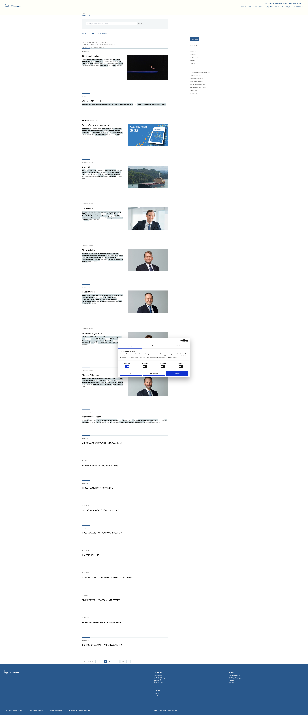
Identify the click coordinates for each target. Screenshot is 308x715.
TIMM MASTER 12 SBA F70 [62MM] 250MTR (101, 600)
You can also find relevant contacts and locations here (100, 44)
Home (83, 13)
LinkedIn (156, 693)
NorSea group (193, 93)
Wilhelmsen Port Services (196, 81)
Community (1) (193, 46)
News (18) (192, 60)
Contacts (285, 3)
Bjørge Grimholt (89, 250)
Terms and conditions (55, 710)
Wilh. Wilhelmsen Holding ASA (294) (201, 72)
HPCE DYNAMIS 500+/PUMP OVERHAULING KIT (103, 533)
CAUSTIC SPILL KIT (90, 555)
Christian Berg (88, 292)
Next (123, 661)
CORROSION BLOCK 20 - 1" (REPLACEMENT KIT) (103, 645)
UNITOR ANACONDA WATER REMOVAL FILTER (102, 443)
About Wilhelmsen (269, 3)
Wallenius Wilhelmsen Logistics (197, 87)
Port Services (158, 675)
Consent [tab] (130, 346)
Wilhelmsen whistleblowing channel (79, 710)
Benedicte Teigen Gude (92, 333)
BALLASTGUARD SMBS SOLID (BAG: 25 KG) (100, 510)
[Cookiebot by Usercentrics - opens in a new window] (181, 340)
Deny (131, 373)
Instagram (157, 695)
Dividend (86, 167)
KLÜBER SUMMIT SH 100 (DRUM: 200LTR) (100, 465)
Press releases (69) (194, 57)
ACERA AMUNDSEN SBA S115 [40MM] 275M (101, 622)
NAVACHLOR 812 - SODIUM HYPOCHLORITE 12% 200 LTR (107, 577)
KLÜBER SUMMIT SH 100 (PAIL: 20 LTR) (99, 488)
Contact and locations (235, 679)
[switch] (145, 366)
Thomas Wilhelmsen (91, 375)
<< (84, 661)
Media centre (278, 3)
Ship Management (159, 679)
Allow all (177, 373)
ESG (300, 3)
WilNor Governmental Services (197, 84)
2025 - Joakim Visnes (91, 56)
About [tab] (178, 346)
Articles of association (91, 417)
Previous (90, 661)
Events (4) (192, 63)
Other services (158, 682)
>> (128, 661)
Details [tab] (154, 346)
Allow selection (154, 373)
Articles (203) (193, 54)
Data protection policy (36, 710)
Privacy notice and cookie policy (13, 710)
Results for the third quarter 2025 (96, 125)
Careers (290, 3)
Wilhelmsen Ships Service (196, 78)
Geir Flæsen (87, 208)
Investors (295, 3)
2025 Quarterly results (92, 101)
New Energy (286, 7)
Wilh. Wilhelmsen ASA (195, 75)
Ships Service (193, 90)
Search (140, 23)
